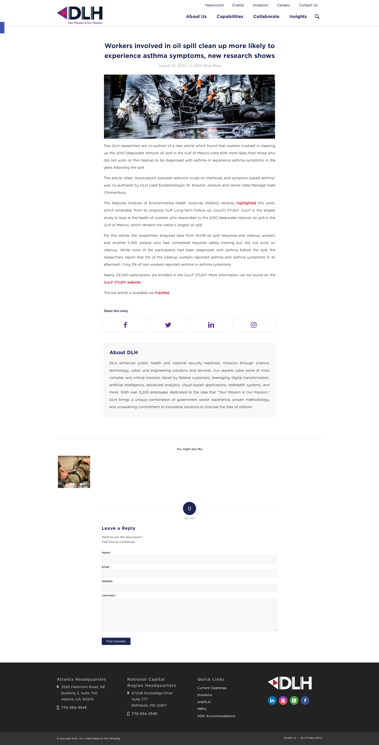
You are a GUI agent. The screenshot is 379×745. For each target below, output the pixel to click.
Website (107, 581)
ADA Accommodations (216, 716)
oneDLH (204, 702)
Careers (283, 5)
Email (106, 566)
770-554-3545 (74, 707)
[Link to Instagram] (253, 325)
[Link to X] (294, 700)
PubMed (162, 293)
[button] (2, 27)
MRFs (201, 709)
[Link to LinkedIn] (272, 700)
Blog (217, 65)
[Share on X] (168, 325)
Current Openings (211, 688)
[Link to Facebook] (305, 700)
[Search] (317, 16)
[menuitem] (214, 5)
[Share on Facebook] (125, 325)
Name (107, 552)
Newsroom (214, 5)
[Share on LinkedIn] (211, 325)
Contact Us (308, 5)
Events (238, 5)
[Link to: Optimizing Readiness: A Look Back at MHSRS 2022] (74, 472)
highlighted (246, 203)
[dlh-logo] (79, 16)
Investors (260, 5)
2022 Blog (202, 65)
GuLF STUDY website (122, 282)
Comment (109, 595)
